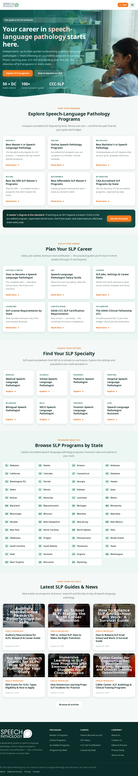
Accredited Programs (60, 745)
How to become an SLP (50, 73)
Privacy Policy (117, 750)
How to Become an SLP (91, 735)
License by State (88, 750)
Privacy (27, 771)
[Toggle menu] (132, 5)
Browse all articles (69, 704)
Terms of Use (117, 755)
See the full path (119, 218)
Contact (36, 771)
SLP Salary (85, 740)
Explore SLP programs (17, 73)
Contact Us (116, 740)
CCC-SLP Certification (90, 745)
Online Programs (58, 740)
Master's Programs (59, 735)
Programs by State (58, 750)
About (2, 771)
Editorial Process (119, 745)
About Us (115, 735)
